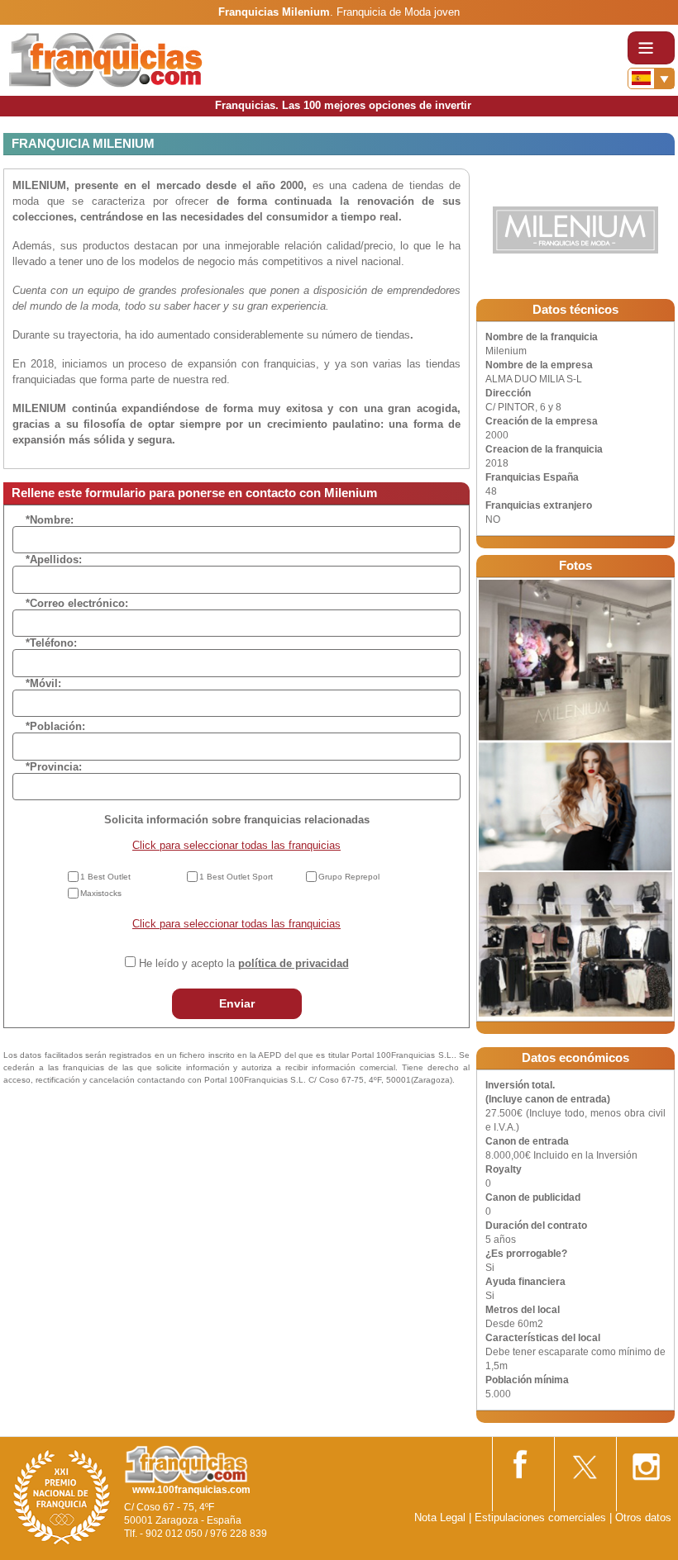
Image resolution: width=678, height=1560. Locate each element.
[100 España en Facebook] (522, 1461)
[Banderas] (651, 78)
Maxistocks (101, 893)
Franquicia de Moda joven (398, 12)
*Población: (55, 726)
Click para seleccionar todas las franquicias (236, 845)
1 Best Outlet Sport (236, 876)
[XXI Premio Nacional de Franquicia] (62, 1497)
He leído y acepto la (244, 963)
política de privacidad (293, 963)
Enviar (237, 1003)
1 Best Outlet (105, 876)
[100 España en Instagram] (646, 1462)
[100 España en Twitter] (584, 1462)
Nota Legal (440, 1517)
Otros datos (643, 1517)
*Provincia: (54, 767)
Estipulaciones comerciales (542, 1517)
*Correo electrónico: (77, 603)
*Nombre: (50, 520)
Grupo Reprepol (349, 876)
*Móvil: (43, 683)
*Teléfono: (51, 643)
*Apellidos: (54, 559)
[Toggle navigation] (651, 47)
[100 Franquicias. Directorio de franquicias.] (106, 59)
